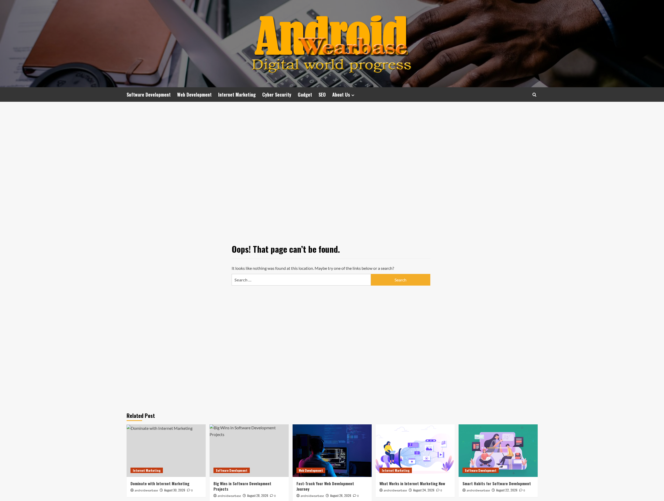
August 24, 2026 (423, 490)
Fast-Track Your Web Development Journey (325, 486)
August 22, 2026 (506, 490)
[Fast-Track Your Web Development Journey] (332, 450)
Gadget (305, 94)
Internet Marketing (237, 94)
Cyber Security (276, 94)
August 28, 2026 (257, 495)
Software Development (149, 94)
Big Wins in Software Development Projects (242, 486)
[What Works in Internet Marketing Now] (415, 450)
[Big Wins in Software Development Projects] (249, 450)
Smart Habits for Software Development (496, 483)
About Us (341, 94)
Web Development (194, 94)
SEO (322, 94)
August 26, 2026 (340, 495)
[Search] (534, 94)
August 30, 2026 (174, 490)
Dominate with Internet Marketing (159, 483)
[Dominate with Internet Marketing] (166, 450)
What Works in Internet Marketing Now (412, 483)
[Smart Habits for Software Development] (498, 450)
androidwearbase (146, 490)
